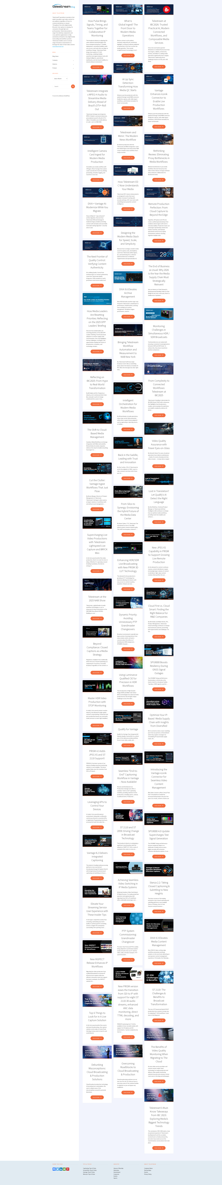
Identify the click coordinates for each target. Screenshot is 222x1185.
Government (117, 1172)
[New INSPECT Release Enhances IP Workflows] (97, 946)
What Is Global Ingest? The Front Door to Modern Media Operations (128, 28)
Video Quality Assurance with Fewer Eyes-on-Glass (159, 444)
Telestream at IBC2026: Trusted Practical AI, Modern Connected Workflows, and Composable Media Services (158, 31)
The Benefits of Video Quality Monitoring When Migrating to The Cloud (159, 1054)
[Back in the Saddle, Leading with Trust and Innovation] (128, 443)
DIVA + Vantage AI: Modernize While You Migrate (97, 207)
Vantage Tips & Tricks (89, 1172)
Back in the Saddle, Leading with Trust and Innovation (128, 458)
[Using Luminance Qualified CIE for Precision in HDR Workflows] (128, 663)
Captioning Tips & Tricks (89, 1168)
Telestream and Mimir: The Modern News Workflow (128, 136)
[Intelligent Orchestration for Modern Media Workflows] (128, 388)
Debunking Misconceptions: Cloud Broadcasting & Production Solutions (97, 1072)
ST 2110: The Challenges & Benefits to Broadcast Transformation (159, 997)
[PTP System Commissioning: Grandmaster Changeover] (128, 919)
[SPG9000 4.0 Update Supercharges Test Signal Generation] (159, 819)
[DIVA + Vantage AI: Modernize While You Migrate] (97, 192)
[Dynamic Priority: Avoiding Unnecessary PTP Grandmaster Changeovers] (128, 602)
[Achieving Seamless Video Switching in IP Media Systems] (128, 868)
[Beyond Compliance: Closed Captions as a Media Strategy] (97, 631)
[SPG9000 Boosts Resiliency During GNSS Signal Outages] (159, 650)
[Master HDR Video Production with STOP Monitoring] (97, 686)
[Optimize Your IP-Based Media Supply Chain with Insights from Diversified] (159, 703)
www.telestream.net (58, 46)
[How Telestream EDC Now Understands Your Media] (128, 170)
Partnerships (147, 1170)
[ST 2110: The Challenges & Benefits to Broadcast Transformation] (159, 977)
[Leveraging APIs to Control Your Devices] (97, 790)
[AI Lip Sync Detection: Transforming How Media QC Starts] (128, 68)
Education (116, 1170)
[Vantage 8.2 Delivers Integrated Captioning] (97, 841)
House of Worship (118, 1168)
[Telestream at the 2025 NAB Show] (97, 584)
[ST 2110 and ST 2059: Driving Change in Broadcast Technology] (128, 815)
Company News (148, 1168)
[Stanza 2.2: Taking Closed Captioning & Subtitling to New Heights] (159, 870)
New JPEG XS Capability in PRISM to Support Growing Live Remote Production (159, 555)
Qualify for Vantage (128, 729)
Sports (115, 1178)
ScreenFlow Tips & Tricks (90, 1170)
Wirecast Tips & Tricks (89, 1174)
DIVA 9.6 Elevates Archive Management (128, 293)
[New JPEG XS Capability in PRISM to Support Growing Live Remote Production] (159, 535)
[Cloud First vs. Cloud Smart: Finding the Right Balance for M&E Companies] (159, 593)
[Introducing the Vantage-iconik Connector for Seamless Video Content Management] (159, 757)
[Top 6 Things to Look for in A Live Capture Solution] (97, 1000)
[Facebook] (54, 1169)
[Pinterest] (67, 1169)
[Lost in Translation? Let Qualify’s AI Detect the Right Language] (159, 479)
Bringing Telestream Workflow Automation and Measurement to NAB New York (128, 349)
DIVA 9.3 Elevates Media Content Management (159, 941)
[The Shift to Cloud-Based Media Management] (97, 417)
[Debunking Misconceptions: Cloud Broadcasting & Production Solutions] (97, 1052)
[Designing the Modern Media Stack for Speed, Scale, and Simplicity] (128, 222)
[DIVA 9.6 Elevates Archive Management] (128, 277)
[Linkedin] (60, 1169)
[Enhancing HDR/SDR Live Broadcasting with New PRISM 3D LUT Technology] (128, 548)
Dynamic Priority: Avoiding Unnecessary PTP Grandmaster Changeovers (128, 622)
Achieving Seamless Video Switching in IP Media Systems (128, 883)
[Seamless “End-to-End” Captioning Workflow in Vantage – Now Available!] (128, 759)
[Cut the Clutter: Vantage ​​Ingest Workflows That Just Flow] (97, 468)
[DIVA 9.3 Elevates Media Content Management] (159, 925)
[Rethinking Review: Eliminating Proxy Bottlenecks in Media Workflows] (159, 139)
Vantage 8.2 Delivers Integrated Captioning (97, 856)
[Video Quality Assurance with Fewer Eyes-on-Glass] (159, 429)
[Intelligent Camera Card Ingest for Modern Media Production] (97, 140)
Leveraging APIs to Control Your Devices (97, 805)
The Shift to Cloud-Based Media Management (97, 433)
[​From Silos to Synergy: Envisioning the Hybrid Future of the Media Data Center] (128, 492)
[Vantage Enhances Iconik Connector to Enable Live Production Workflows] (159, 79)
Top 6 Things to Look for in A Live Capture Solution (97, 1016)
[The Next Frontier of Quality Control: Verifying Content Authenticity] (97, 245)
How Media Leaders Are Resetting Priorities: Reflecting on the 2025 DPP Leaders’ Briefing (97, 318)
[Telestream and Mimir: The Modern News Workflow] (128, 121)
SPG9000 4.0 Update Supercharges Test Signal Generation (159, 834)
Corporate (116, 1174)
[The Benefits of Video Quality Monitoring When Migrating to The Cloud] (159, 1034)
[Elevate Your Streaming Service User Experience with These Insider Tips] (97, 891)
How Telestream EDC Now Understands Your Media (128, 185)
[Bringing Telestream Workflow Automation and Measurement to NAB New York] (128, 330)
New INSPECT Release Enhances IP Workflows (97, 963)
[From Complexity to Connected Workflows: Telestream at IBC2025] (159, 368)
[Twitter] (57, 1169)
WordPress (67, 96)
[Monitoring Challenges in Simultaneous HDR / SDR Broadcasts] (159, 314)
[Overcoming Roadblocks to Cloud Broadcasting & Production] (128, 1051)
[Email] (64, 1169)
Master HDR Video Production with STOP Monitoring (97, 701)
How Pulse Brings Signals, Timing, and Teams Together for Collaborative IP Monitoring (97, 28)
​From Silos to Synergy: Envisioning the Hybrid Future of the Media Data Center (128, 511)
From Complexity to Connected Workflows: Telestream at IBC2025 (158, 388)
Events (115, 1176)
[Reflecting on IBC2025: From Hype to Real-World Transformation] (97, 365)
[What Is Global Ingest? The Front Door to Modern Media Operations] (128, 9)
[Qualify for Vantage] (128, 717)
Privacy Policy (148, 1174)
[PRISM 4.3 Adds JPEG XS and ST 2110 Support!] (97, 739)
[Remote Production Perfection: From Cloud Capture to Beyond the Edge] (159, 192)
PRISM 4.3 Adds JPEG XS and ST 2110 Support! (97, 754)
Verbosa (61, 96)
